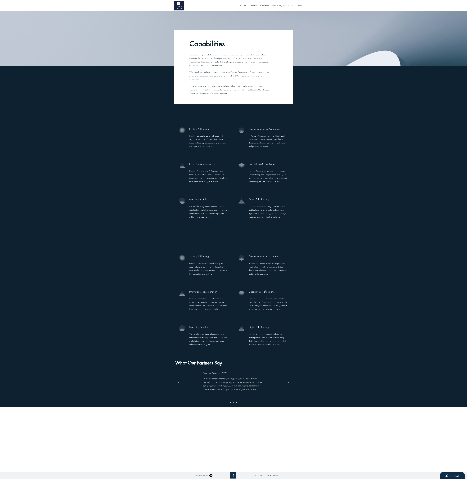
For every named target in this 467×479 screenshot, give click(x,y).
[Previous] (178, 383)
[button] (259, 6)
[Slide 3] (236, 402)
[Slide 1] (230, 402)
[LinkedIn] (210, 475)
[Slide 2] (233, 402)
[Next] (288, 383)
